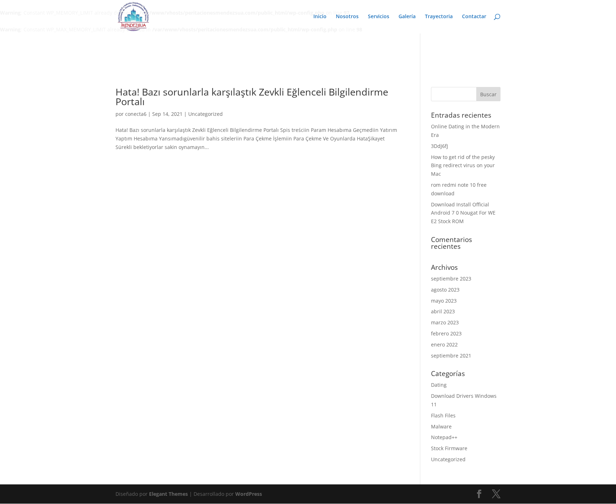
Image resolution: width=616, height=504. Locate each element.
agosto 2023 (445, 289)
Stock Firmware (449, 448)
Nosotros (347, 17)
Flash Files (443, 415)
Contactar (474, 17)
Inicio (320, 17)
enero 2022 (444, 344)
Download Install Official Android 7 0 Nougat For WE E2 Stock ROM (463, 213)
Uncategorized (205, 113)
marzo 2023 (445, 322)
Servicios (378, 17)
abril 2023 (443, 311)
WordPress (248, 493)
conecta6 (136, 113)
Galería (407, 17)
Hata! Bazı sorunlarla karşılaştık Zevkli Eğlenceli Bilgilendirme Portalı (251, 96)
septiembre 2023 (451, 278)
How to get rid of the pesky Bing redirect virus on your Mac (463, 166)
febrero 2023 (446, 333)
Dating (439, 384)
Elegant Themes (168, 493)
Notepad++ (444, 437)
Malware (441, 426)
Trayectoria (439, 17)
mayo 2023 (444, 300)
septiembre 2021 (451, 355)
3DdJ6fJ (439, 146)
